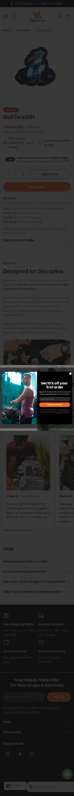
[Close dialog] (70, 374)
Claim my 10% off (55, 405)
